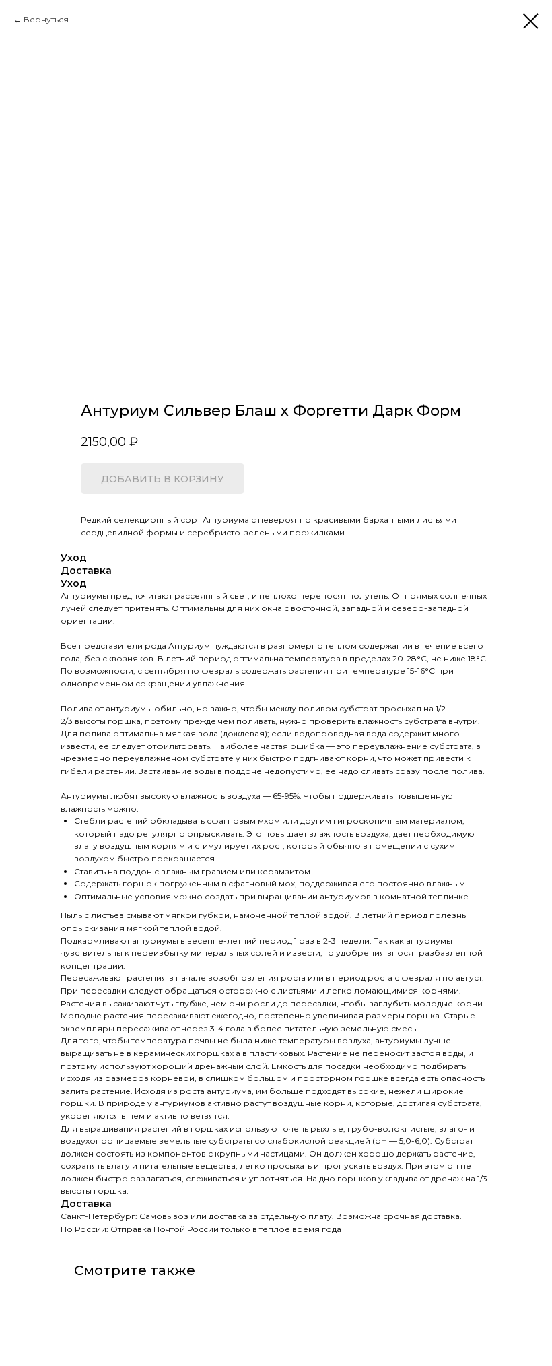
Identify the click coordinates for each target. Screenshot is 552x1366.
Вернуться (46, 19)
